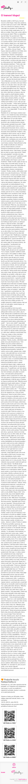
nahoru (14, 767)
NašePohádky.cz (23, 779)
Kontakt (3, 772)
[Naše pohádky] (8, 7)
